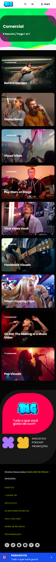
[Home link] (8, 4)
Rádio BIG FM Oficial (37, 472)
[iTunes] (19, 545)
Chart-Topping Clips (19, 301)
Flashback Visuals (17, 265)
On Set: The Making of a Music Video (25, 336)
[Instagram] (25, 545)
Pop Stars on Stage (17, 192)
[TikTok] (13, 545)
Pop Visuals (12, 374)
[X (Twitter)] (7, 545)
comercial (11, 62)
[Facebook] (31, 545)
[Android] (37, 545)
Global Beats (13, 119)
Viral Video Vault (16, 228)
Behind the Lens (15, 83)
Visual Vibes (13, 156)
